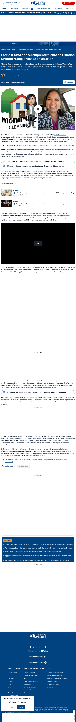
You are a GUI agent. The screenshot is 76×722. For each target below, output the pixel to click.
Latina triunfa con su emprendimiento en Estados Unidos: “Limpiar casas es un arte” (40, 49)
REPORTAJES (70, 8)
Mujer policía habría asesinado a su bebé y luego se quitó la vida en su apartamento (33, 551)
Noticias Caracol (5, 49)
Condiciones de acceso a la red (55, 672)
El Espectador (11, 690)
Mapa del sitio (27, 690)
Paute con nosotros (29, 692)
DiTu (9, 687)
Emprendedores (23, 466)
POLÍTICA (4, 8)
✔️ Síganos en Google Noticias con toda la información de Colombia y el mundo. (36, 392)
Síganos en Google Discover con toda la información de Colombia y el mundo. (35, 166)
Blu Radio (10, 675)
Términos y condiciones (53, 684)
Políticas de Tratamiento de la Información (55, 707)
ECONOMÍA (58, 8)
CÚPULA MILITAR (47, 13)
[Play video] (38, 109)
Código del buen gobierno (31, 681)
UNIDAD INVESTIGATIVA (44, 8)
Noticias (14, 702)
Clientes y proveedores (30, 687)
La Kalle (10, 681)
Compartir (69, 82)
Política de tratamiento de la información (57, 678)
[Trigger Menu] (2, 3)
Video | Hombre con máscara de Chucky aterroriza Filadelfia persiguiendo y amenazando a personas (39, 544)
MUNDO (14, 49)
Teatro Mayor (11, 692)
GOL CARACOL (26, 8)
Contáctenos (27, 684)
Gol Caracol (11, 678)
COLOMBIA (14, 8)
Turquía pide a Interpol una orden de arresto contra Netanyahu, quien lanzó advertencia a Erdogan (38, 548)
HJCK (9, 684)
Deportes (24, 702)
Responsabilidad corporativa (54, 675)
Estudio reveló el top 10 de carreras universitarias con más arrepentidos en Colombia (45, 145)
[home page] (38, 3)
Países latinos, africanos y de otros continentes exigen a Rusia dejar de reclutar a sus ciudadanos (37, 560)
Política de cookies (52, 681)
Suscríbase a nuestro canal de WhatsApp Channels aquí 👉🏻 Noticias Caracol (35, 161)
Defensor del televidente (30, 675)
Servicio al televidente (29, 672)
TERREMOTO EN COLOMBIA (17, 13)
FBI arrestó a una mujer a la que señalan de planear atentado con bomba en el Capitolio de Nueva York (38, 556)
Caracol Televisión (13, 672)
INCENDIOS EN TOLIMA (34, 13)
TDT (25, 678)
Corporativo (50, 687)
